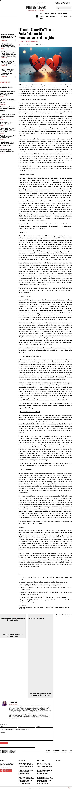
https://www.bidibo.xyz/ (13, 704)
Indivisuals (47, 607)
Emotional (36, 607)
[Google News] (10, 770)
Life (52, 607)
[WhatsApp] (68, 44)
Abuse (23, 607)
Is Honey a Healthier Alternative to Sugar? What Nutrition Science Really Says (7, 93)
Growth (42, 607)
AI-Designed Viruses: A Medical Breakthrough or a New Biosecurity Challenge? (8, 45)
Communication (29, 607)
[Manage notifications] (69, 787)
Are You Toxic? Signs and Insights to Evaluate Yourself (7, 150)
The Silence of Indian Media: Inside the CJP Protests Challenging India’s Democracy (8, 63)
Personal (61, 607)
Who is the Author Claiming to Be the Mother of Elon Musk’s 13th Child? (7, 108)
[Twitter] (63, 44)
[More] (71, 44)
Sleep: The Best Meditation (6, 87)
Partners (28, 41)
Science (2, 48)
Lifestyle (2, 96)
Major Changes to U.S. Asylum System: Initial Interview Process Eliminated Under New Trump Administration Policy (8, 54)
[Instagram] (4, 770)
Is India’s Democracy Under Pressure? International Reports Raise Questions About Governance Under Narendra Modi (7, 71)
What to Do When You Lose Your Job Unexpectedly (8, 136)
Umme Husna (27, 44)
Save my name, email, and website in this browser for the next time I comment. (15, 729)
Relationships (34, 41)
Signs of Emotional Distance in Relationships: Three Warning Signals (7, 116)
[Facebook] (60, 44)
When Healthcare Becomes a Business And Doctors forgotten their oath (8, 100)
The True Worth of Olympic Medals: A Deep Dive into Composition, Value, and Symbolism (40, 694)
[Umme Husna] (20, 44)
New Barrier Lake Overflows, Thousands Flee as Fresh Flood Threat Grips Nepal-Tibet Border (8, 37)
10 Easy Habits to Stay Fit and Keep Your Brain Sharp (7, 123)
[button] (70, 16)
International (3, 40)
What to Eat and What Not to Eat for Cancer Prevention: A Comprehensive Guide (7, 143)
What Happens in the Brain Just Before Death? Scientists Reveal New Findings (8, 130)
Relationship (67, 607)
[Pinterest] (65, 44)
